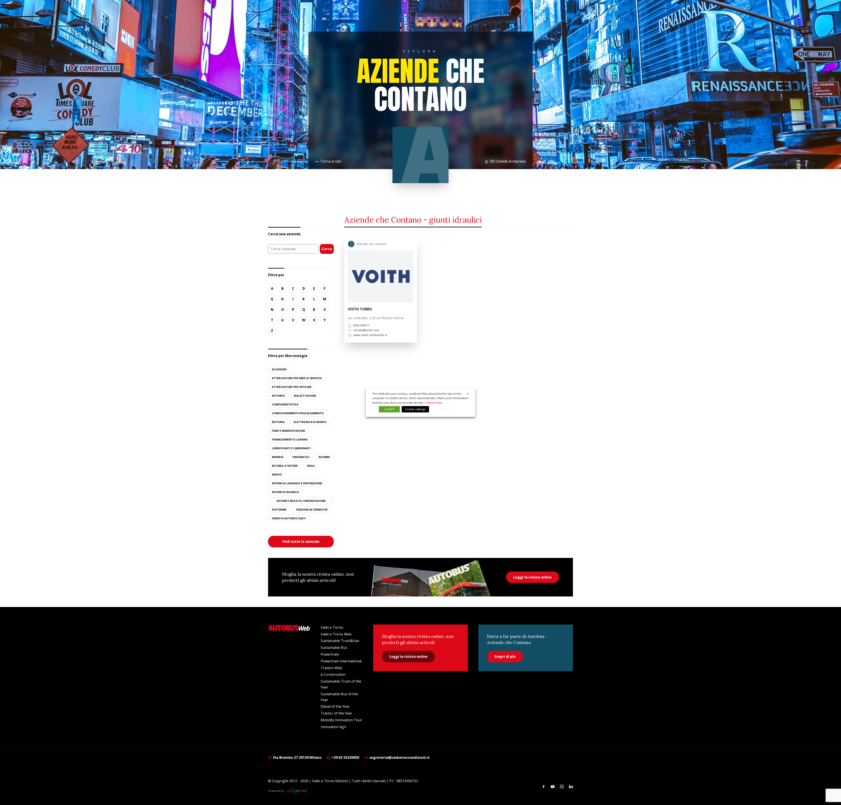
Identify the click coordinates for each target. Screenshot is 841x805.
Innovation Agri (333, 726)
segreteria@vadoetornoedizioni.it (399, 757)
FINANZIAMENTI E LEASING (290, 439)
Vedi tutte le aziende (301, 541)
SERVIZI (277, 474)
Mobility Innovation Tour (341, 720)
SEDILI (311, 466)
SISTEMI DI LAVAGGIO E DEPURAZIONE (297, 483)
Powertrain (330, 654)
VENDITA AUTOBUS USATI (289, 518)
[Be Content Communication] (297, 790)
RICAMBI (324, 457)
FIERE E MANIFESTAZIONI (288, 431)
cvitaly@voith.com (366, 330)
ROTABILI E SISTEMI (285, 466)
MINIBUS (277, 457)
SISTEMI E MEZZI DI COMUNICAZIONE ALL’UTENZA (301, 501)
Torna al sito (330, 161)
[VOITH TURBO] (380, 276)
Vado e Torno (332, 627)
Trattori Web (331, 667)
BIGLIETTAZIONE (305, 396)
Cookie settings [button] (415, 409)
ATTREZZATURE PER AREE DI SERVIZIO (297, 378)
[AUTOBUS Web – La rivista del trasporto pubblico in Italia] (289, 628)
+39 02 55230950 (345, 757)
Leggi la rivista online (532, 577)
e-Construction (333, 674)
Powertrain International (341, 661)
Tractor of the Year (336, 713)
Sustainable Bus (334, 647)
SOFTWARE (279, 509)
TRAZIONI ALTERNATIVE (312, 509)
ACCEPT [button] (389, 409)
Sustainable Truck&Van (340, 640)
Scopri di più (505, 656)
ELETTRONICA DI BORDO (310, 422)
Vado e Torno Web (336, 634)
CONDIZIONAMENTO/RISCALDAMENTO (298, 413)
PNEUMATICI (301, 457)
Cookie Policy (433, 403)
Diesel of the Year (335, 706)
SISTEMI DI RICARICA (285, 492)
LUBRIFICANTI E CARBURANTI (291, 448)
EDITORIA (278, 422)
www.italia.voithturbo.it (370, 335)
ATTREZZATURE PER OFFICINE (291, 387)
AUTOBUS (278, 396)
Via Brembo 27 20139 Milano (297, 757)
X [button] (468, 393)
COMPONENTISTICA (285, 404)
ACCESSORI (279, 369)
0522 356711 (361, 325)
